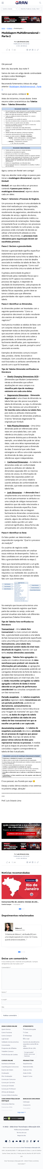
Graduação (5, 1073)
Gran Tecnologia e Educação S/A (30, 1147)
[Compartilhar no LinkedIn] (32, 50)
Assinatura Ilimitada (8, 1063)
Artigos (9, 28)
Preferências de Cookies (10, 1054)
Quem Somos (6, 1029)
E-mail (4, 999)
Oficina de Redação (8, 1092)
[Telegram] (38, 1141)
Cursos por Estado (8, 1085)
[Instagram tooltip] (24, 1141)
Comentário (6, 967)
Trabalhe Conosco (7, 1051)
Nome (4, 992)
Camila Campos (6, 904)
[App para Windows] (6, 1141)
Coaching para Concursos (10, 1067)
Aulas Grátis (27, 1073)
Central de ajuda (30, 1029)
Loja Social (5, 1039)
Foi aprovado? (29, 1054)
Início (3, 28)
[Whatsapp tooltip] (27, 1141)
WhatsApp (28, 1035)
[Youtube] (20, 1141)
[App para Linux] (10, 1141)
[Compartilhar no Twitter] (29, 50)
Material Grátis (28, 1067)
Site (3, 1007)
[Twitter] (34, 1141)
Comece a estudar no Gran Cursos (21, 834)
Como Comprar (7, 1035)
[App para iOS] (13, 1141)
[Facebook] (31, 1141)
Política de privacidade (21, 1129)
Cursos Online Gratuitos (10, 1095)
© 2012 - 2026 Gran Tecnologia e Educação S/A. (21, 1127)
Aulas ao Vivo (27, 1070)
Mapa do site (21, 1135)
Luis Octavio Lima (23, 41)
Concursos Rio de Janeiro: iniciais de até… (20, 902)
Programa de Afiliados (9, 1048)
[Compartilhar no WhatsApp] (35, 50)
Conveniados (6, 1045)
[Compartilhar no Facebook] (27, 50)
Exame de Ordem (7, 1070)
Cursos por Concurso (9, 1079)
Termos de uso (21, 1132)
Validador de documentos (10, 1042)
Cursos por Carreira (8, 1082)
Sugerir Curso (27, 1076)
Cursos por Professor (9, 1089)
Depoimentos (27, 1063)
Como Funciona (7, 1032)
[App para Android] (17, 1141)
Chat (26, 1032)
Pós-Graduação (7, 1076)
